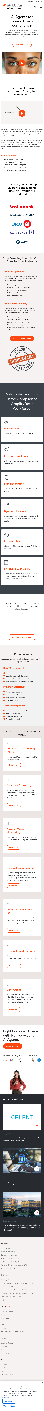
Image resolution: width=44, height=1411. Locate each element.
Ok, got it (8, 1401)
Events (3, 1328)
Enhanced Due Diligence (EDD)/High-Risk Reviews (18, 1293)
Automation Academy (9, 1350)
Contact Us (38, 1)
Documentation (6, 1353)
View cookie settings (11, 1406)
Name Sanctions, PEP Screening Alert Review (17, 1283)
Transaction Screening (9, 1255)
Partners (4, 1346)
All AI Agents (5, 1280)
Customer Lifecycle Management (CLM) (15, 1265)
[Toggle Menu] (40, 7)
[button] (3, 616)
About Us (30, 1)
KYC (2, 1300)
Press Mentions (6, 1378)
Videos (3, 1321)
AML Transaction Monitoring (11, 1297)
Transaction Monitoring (9, 1268)
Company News (7, 1375)
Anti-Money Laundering (9, 1248)
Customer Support (7, 1343)
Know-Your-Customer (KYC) (10, 1262)
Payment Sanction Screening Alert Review (15, 1290)
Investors (4, 1371)
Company (4, 1364)
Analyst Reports (6, 1315)
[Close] (42, 1382)
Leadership (5, 1368)
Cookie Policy (6, 1397)
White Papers (5, 1318)
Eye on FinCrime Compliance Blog (13, 1331)
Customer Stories (7, 1311)
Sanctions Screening (8, 1252)
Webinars (4, 1325)
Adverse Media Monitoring (10, 1258)
